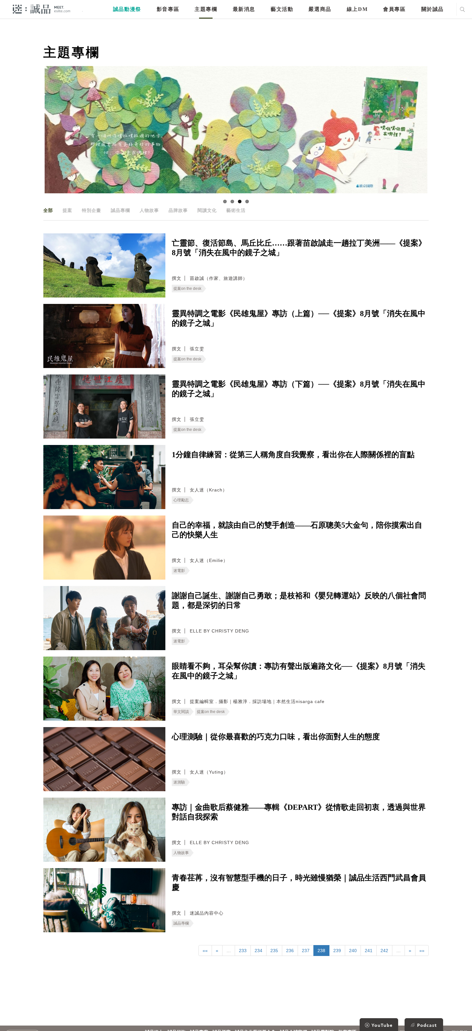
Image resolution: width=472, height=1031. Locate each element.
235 (274, 950)
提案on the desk (187, 288)
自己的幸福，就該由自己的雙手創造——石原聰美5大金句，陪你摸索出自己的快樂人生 (297, 530)
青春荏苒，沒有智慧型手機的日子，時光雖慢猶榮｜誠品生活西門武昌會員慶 (299, 883)
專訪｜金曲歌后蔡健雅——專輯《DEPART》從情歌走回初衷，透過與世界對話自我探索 (299, 812)
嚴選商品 (320, 9)
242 (384, 950)
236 (290, 950)
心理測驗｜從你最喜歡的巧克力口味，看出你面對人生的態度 (276, 737)
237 (306, 950)
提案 (67, 210)
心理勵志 (181, 500)
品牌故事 (178, 210)
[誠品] (41, 8)
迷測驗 (179, 782)
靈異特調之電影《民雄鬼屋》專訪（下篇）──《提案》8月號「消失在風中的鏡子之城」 (298, 389)
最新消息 (244, 9)
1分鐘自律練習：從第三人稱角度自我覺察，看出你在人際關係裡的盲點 (293, 454)
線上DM (357, 9)
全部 (48, 210)
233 (243, 950)
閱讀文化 (207, 210)
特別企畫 (91, 210)
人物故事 (149, 210)
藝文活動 (282, 9)
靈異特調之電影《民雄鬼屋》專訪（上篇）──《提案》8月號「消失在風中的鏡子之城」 (298, 318)
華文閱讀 (181, 711)
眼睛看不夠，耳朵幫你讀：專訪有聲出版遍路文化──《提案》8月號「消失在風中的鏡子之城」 (298, 671)
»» (421, 950)
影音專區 (168, 9)
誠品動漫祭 (127, 9)
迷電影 (179, 570)
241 (368, 950)
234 (258, 950)
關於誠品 (432, 9)
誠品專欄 (120, 210)
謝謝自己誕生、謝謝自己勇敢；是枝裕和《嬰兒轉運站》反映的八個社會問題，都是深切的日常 (299, 600)
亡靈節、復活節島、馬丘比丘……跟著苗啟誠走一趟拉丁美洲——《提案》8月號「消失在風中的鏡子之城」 (299, 248)
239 (337, 950)
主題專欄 (206, 9)
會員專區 (394, 9)
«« (205, 950)
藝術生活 (236, 210)
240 (353, 950)
